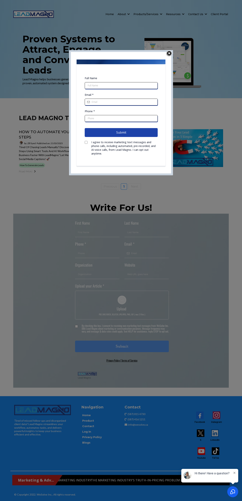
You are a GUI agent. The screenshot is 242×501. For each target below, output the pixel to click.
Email (89, 95)
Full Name (91, 78)
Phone (90, 111)
